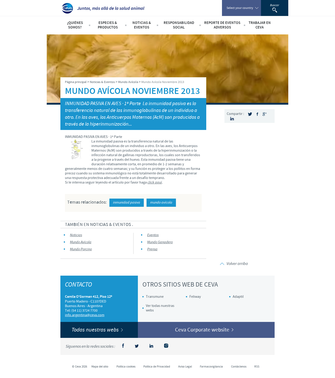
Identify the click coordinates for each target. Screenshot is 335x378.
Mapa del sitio (99, 366)
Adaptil (238, 296)
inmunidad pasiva (126, 202)
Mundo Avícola (80, 242)
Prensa (152, 249)
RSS (256, 366)
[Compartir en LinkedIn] (232, 118)
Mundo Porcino (81, 249)
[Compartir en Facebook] (257, 114)
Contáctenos (238, 366)
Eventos (153, 235)
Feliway (195, 296)
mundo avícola (161, 202)
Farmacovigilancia (211, 366)
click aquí (154, 182)
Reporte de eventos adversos (222, 25)
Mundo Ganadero (160, 242)
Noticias (76, 235)
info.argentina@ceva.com (84, 315)
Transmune (155, 296)
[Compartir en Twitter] (250, 114)
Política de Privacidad (156, 366)
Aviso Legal (185, 366)
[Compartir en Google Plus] (265, 114)
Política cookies (125, 366)
